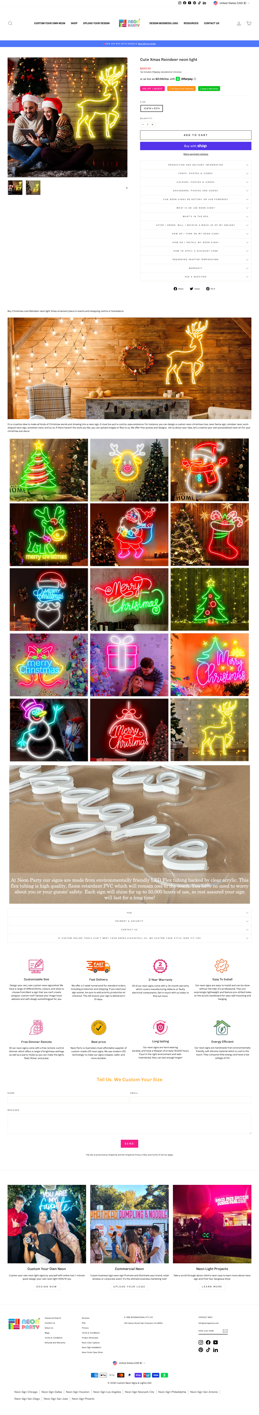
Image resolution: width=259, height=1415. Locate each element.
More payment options (196, 154)
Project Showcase (90, 1338)
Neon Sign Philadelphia (172, 1392)
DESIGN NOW (46, 1286)
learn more (212, 1286)
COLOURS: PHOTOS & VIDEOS (196, 182)
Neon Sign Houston (77, 1392)
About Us (49, 1328)
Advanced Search (53, 1318)
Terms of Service (159, 1155)
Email (134, 1093)
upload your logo (129, 1286)
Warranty (196, 268)
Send (129, 1143)
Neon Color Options (91, 1342)
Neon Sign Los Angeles (107, 1392)
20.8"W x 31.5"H (152, 108)
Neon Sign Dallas (52, 1392)
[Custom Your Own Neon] (47, 1224)
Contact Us (211, 23)
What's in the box (196, 216)
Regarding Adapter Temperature (196, 259)
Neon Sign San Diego (27, 1398)
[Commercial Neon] (129, 1224)
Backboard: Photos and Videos (195, 190)
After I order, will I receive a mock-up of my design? (195, 225)
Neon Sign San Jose (56, 1398)
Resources (191, 23)
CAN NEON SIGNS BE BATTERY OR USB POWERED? (195, 199)
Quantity (146, 118)
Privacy (85, 1328)
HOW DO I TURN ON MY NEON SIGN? (195, 233)
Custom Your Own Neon (49, 23)
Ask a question (196, 276)
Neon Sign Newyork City (139, 1392)
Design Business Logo (163, 23)
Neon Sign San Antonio (204, 1392)
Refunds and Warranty (55, 1342)
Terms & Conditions (53, 1338)
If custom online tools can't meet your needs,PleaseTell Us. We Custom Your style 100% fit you (129, 938)
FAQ (129, 912)
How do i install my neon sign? (196, 242)
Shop (74, 23)
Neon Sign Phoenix (83, 1398)
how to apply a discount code (195, 251)
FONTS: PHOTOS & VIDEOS (196, 173)
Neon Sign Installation (91, 1347)
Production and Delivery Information (195, 165)
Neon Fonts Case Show (92, 1352)
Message (14, 1110)
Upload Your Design (96, 23)
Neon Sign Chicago (26, 1392)
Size (143, 102)
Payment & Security (129, 921)
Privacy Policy (141, 1155)
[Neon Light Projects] (212, 1224)
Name (11, 1093)
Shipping (156, 72)
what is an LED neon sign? (196, 208)
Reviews (85, 1318)
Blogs (47, 1333)
